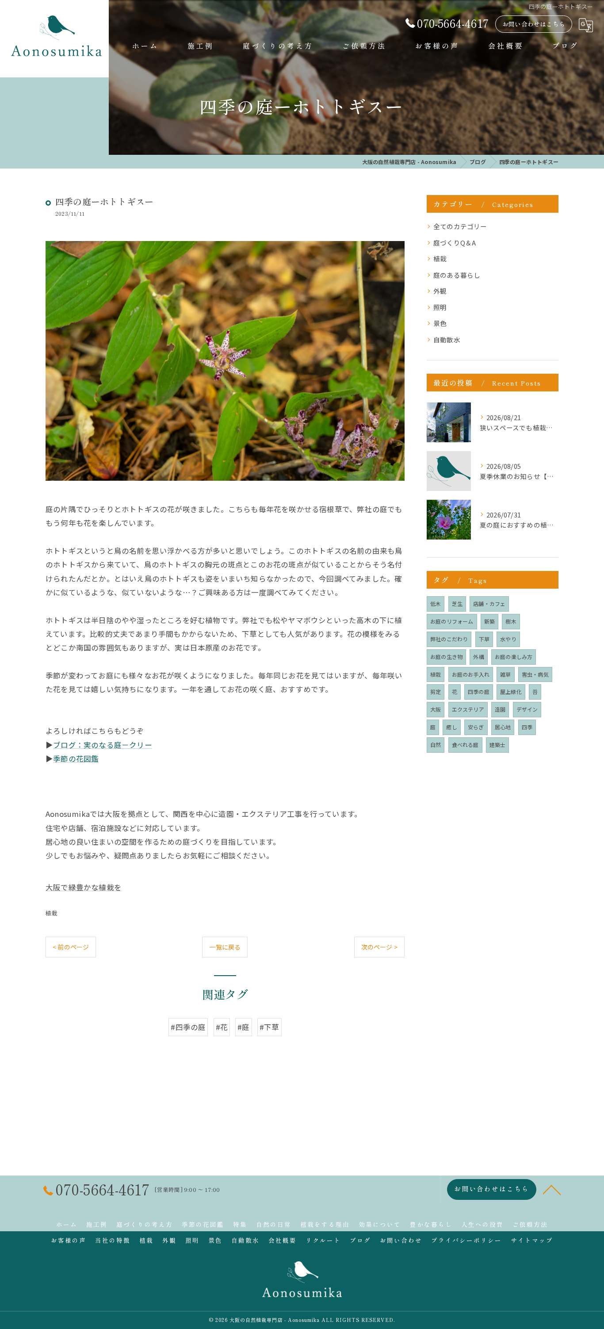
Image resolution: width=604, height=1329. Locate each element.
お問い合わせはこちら (533, 23)
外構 (478, 656)
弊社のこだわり (449, 639)
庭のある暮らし (456, 275)
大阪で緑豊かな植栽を (84, 887)
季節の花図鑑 (76, 758)
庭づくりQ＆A (454, 242)
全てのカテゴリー (460, 226)
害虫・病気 (535, 674)
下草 (484, 639)
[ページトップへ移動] (552, 1189)
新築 (489, 621)
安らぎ (476, 727)
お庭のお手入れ (470, 674)
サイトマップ (532, 1240)
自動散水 (446, 339)
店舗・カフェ (489, 603)
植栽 (51, 913)
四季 (527, 727)
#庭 (243, 1027)
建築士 (497, 744)
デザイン (527, 709)
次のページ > (379, 946)
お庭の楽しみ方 (513, 656)
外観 (440, 290)
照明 (440, 307)
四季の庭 (478, 691)
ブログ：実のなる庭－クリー (102, 744)
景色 (440, 323)
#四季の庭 (188, 1027)
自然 (435, 744)
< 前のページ (71, 946)
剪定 (435, 691)
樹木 (510, 621)
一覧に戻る (225, 946)
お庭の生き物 (446, 656)
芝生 (457, 603)
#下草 (269, 1027)
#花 (222, 1027)
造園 (500, 709)
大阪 (435, 709)
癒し (451, 727)
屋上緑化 (511, 691)
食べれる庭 (465, 744)
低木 (435, 603)
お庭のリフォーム (452, 621)
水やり (508, 639)
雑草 (505, 674)
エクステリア (468, 709)
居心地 (503, 727)
